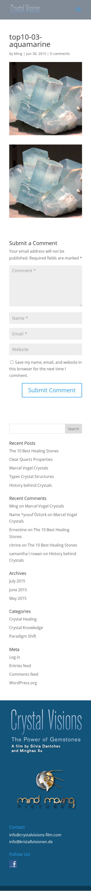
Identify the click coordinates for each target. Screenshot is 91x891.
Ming (18, 53)
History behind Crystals (30, 485)
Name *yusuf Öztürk (28, 514)
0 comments (60, 53)
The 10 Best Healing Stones (34, 451)
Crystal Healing (23, 619)
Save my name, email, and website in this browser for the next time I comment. (45, 369)
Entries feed (20, 665)
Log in (14, 657)
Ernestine (18, 529)
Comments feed (23, 674)
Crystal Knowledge (26, 627)
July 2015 (17, 581)
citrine (15, 545)
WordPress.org (23, 682)
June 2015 (18, 589)
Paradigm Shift (22, 636)
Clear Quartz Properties (31, 459)
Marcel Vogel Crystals (28, 468)
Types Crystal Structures (31, 476)
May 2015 (17, 598)
